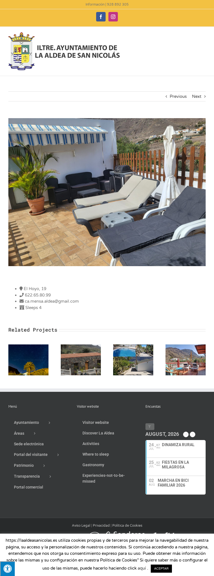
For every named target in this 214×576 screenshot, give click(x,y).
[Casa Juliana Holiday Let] (186, 346)
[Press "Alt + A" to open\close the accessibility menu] (7, 568)
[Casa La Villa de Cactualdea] (133, 346)
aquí (142, 568)
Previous (178, 96)
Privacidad (101, 526)
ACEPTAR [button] (161, 568)
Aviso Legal (81, 526)
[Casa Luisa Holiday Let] (81, 346)
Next (196, 96)
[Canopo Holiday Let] (28, 346)
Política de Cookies (127, 526)
